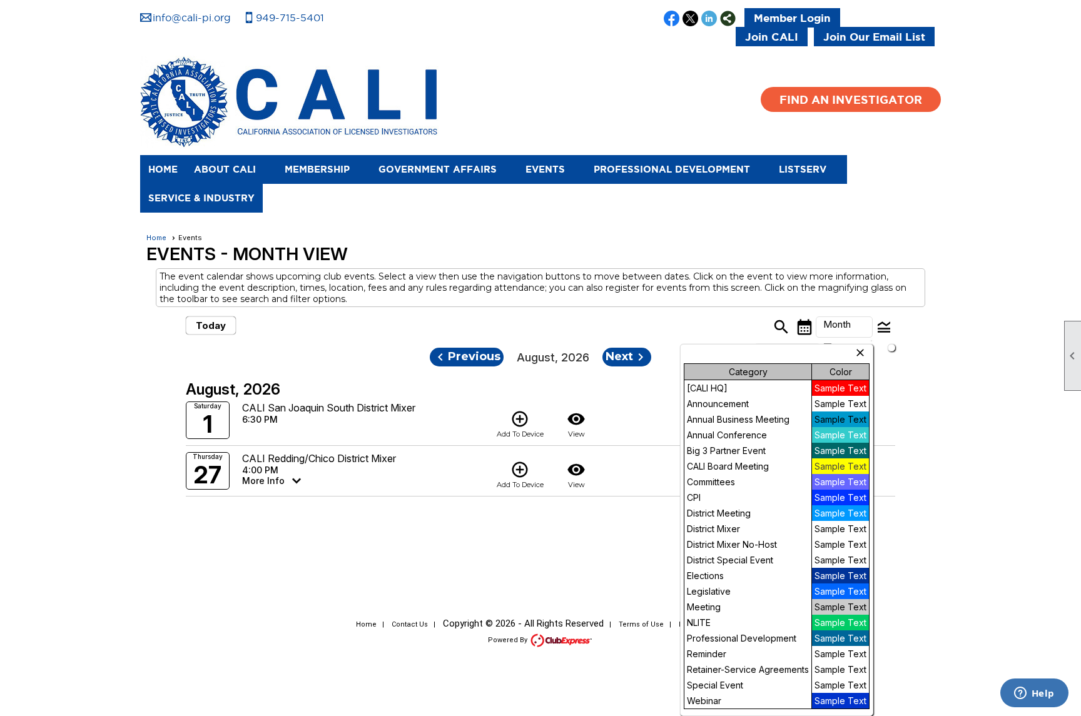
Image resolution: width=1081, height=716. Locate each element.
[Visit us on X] (690, 19)
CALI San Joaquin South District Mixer (328, 407)
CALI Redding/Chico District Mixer (319, 458)
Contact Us (410, 624)
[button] (231, 169)
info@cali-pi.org (192, 17)
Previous (466, 357)
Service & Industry (201, 198)
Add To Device (520, 424)
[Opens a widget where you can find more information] (1034, 694)
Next (627, 357)
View (576, 424)
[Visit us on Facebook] (671, 19)
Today (211, 325)
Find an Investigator (850, 99)
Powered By (508, 640)
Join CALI (771, 37)
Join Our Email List (874, 37)
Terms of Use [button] (641, 624)
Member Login (792, 18)
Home (163, 169)
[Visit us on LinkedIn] (709, 19)
